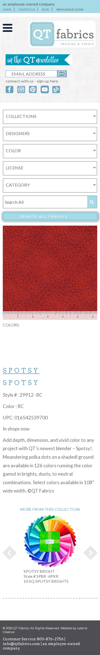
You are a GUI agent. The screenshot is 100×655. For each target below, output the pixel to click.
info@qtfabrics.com (21, 644)
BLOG (45, 9)
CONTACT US (27, 9)
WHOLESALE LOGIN (69, 9)
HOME (7, 9)
